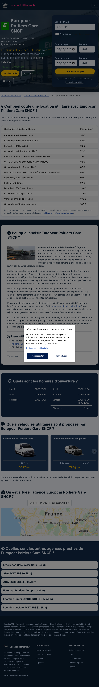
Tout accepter (38, 356)
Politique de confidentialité (37, 348)
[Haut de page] (94, 682)
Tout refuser (61, 356)
